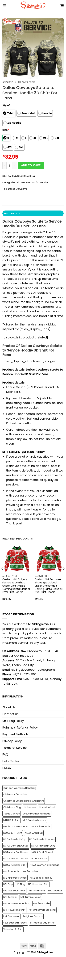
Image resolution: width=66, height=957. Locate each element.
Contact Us (10, 714)
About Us (8, 707)
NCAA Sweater (39, 858)
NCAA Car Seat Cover (15, 845)
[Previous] (2, 575)
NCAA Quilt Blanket (42, 852)
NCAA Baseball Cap (14, 839)
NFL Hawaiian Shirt (38, 884)
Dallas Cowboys (17, 188)
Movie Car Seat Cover (15, 826)
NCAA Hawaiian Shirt (43, 845)
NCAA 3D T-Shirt (12, 833)
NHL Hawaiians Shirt (14, 909)
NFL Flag (20, 884)
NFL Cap (8, 884)
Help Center (10, 761)
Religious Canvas (33, 916)
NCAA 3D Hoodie (41, 826)
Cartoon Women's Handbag (19, 788)
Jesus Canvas (11, 813)
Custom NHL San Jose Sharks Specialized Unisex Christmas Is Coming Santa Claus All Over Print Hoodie (48, 586)
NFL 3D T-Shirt (30, 871)
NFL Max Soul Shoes (14, 890)
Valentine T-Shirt (13, 929)
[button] (4, 5)
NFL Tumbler (10, 897)
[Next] (63, 575)
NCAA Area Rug (34, 833)
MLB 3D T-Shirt (11, 820)
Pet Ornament (11, 916)
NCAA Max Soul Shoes (15, 852)
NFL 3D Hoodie (40, 182)
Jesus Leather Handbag (36, 813)
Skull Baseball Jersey (15, 922)
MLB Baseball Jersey (34, 820)
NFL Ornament (37, 890)
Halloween (30, 807)
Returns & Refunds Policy (20, 727)
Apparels (7, 82)
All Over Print (26, 82)
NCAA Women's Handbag (44, 865)
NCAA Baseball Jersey (42, 839)
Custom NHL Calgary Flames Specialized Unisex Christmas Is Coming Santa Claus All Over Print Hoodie (16, 586)
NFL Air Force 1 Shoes (15, 877)
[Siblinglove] (33, 5)
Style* (6, 105)
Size (5, 130)
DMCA (6, 768)
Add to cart (31, 165)
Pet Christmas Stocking (42, 909)
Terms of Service (14, 748)
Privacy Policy (12, 741)
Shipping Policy (13, 721)
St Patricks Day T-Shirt (42, 922)
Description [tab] (12, 213)
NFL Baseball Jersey (41, 877)
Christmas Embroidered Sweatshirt (23, 800)
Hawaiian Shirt (47, 807)
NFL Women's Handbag (16, 903)
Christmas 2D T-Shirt (15, 794)
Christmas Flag (12, 807)
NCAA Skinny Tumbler (15, 858)
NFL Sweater (55, 890)
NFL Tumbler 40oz (31, 897)
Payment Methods (15, 734)
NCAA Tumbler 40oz (15, 865)
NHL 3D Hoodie (41, 903)
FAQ (5, 754)
